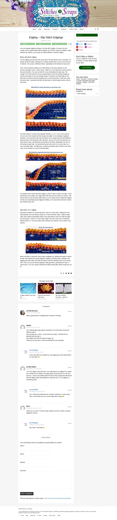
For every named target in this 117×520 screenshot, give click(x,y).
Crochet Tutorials (93, 79)
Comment (23, 470)
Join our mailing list (82, 58)
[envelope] (29, 0)
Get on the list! (87, 67)
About (81, 29)
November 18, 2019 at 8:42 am (37, 391)
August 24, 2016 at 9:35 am (33, 312)
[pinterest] (22, 0)
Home (34, 29)
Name (22, 445)
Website (22, 462)
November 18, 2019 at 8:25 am (34, 368)
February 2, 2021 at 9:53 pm (36, 424)
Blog (40, 29)
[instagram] (24, 0)
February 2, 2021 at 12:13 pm (33, 408)
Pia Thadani (33, 350)
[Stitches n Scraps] (58, 13)
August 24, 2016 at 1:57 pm (33, 327)
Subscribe (47, 29)
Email (22, 454)
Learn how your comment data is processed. (57, 498)
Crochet (54, 29)
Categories (79, 91)
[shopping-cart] (31, 0)
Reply (70, 311)
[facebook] (20, 0)
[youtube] (26, 0)
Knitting (63, 29)
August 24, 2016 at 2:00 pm (36, 352)
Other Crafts (73, 29)
